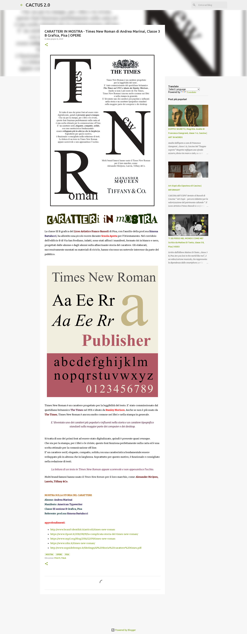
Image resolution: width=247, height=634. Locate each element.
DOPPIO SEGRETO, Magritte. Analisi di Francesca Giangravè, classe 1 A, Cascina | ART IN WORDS (187, 133)
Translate (191, 92)
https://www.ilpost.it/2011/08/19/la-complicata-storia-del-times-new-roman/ (94, 534)
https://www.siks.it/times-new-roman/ (72, 543)
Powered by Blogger (125, 630)
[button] (46, 45)
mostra (49, 554)
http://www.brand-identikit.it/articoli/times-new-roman (82, 529)
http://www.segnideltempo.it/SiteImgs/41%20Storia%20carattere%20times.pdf (95, 547)
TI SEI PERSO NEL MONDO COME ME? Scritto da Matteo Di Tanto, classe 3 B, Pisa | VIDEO (186, 242)
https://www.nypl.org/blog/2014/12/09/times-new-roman (82, 538)
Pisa (67, 554)
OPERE (59, 554)
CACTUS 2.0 (38, 4)
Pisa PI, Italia (60, 558)
